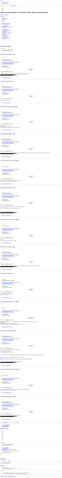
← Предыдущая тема (5, 424)
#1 (0, 54)
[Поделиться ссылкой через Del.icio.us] (2, 434)
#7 (0, 219)
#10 (1, 301)
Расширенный (13, 5)
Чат (2, 19)
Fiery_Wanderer (15, 160)
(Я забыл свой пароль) (8, 468)
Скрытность (15, 473)
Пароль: (7, 468)
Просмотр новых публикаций (7, 26)
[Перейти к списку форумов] (2, 16)
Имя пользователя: (5, 467)
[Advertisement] (31, 42)
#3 (0, 106)
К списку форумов (5, 447)
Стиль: (2, 461)
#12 (1, 369)
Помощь (7, 2)
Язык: (2, 463)
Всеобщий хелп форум (6, 23)
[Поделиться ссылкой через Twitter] (2, 430)
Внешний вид (4, 450)
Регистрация (5, 3)
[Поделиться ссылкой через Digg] (2, 432)
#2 (0, 81)
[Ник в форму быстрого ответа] (7, 115)
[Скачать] (2, 440)
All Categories (4, 29)
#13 (1, 396)
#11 (1, 330)
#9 (0, 273)
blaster (13, 54)
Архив (3, 38)
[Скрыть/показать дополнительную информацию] (10, 62)
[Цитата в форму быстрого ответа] (8, 63)
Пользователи (4, 18)
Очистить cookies (5, 448)
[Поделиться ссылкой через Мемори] (2, 436)
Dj (12, 273)
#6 (0, 187)
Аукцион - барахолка (5, 37)
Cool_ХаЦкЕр (16, 301)
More (3, 20)
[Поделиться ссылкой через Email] (2, 438)
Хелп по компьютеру (5, 24)
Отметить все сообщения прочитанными (9, 449)
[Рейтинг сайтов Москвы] (0, 454)
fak (13, 81)
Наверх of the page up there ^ (7, 77)
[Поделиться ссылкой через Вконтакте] (2, 435)
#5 (0, 160)
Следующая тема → (5, 426)
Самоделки (4, 31)
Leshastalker (14, 106)
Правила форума (5, 25)
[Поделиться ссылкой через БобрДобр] (2, 437)
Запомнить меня (17, 472)
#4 (0, 133)
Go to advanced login (7, 476)
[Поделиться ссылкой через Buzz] (2, 433)
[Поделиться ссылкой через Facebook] (2, 431)
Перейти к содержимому (4, 14)
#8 (0, 246)
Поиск (2, 5)
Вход (1, 0)
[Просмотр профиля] (4, 58)
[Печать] (2, 439)
